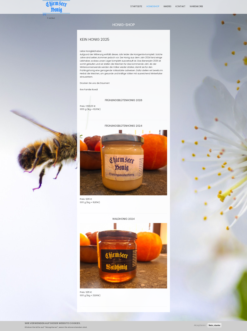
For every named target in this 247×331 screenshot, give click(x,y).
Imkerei (167, 6)
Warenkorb (196, 6)
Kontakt (180, 6)
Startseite (136, 6)
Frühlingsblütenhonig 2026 (123, 100)
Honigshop (153, 6)
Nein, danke (214, 325)
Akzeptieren (200, 325)
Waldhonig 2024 (123, 219)
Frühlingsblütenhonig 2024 (123, 126)
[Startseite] (56, 7)
